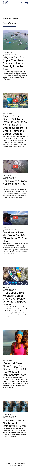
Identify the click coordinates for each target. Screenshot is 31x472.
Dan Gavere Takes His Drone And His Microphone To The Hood (15, 237)
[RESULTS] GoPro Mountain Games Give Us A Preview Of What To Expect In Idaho (14, 298)
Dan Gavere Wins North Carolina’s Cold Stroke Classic (14, 423)
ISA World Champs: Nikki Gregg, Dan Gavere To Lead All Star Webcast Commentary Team (14, 369)
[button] (15, 40)
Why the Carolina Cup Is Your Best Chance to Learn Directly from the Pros (13, 63)
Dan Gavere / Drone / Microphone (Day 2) (15, 183)
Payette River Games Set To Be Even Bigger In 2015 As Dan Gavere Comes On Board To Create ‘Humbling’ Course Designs (15, 125)
